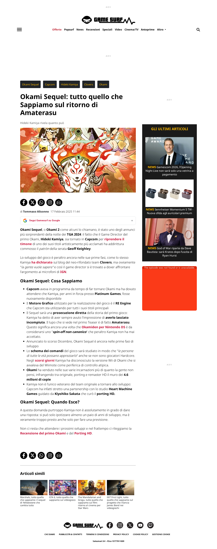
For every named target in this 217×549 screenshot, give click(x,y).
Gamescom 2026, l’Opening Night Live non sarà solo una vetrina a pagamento (169, 170)
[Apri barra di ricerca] (198, 29)
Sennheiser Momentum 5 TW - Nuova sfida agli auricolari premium (169, 211)
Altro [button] (160, 29)
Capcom (50, 84)
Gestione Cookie (161, 534)
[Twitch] (150, 524)
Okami (103, 84)
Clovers (88, 84)
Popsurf (69, 29)
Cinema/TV (131, 29)
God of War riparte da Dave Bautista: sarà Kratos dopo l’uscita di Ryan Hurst (169, 251)
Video (118, 29)
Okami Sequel (30, 84)
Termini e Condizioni (97, 534)
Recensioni (93, 29)
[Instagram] (121, 524)
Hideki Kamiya (69, 84)
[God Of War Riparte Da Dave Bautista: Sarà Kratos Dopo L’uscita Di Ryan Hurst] (169, 231)
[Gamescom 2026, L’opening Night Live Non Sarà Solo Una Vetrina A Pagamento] (169, 150)
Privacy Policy (121, 534)
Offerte (57, 29)
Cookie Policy (140, 534)
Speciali (107, 29)
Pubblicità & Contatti (70, 534)
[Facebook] (111, 524)
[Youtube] (142, 524)
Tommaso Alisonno (36, 211)
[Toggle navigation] (19, 29)
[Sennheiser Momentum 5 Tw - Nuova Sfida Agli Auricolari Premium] (169, 192)
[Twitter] (131, 524)
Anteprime (148, 29)
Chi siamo (49, 534)
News (80, 29)
